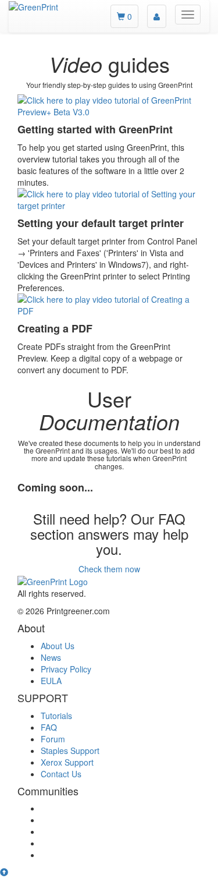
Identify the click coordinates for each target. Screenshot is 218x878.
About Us (57, 646)
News (51, 657)
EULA (51, 680)
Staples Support (70, 750)
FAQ (49, 727)
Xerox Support (67, 762)
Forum (53, 739)
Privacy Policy (66, 669)
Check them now (109, 569)
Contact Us (61, 774)
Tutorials (56, 715)
